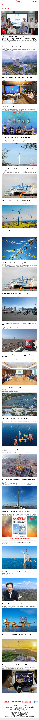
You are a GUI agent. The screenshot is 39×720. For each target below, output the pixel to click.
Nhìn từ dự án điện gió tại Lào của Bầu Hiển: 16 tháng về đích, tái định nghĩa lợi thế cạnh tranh (19, 572)
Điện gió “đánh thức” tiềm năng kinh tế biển (13, 449)
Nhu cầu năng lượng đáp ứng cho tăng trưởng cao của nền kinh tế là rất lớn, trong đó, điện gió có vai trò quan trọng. (19, 544)
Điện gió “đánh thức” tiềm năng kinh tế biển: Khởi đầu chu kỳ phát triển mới (18, 480)
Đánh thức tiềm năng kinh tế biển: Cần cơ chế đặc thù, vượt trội (17, 169)
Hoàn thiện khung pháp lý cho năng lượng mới (13, 603)
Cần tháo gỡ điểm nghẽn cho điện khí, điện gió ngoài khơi (16, 137)
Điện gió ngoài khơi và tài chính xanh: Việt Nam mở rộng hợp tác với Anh (19, 324)
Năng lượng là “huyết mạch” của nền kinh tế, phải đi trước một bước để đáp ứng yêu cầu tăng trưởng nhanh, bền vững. (19, 80)
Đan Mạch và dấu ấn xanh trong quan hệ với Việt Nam (15, 293)
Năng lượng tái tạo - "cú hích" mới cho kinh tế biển (14, 418)
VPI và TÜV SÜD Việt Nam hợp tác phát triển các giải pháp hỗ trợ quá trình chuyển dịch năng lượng (19, 38)
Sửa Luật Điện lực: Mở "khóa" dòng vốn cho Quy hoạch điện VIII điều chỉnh (18, 230)
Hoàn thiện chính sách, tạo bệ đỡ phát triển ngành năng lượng (17, 77)
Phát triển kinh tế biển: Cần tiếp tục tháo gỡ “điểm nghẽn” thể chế (18, 262)
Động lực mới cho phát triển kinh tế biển (12, 387)
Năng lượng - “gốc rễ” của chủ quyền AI (11, 46)
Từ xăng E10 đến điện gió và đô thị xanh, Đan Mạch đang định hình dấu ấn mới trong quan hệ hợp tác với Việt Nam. (19, 296)
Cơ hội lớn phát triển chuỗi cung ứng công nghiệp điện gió (16, 542)
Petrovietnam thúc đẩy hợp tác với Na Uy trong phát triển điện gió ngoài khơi (18, 355)
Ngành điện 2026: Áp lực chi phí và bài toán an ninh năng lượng (17, 664)
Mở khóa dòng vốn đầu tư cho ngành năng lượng (14, 106)
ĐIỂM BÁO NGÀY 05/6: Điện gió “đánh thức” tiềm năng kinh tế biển (19, 511)
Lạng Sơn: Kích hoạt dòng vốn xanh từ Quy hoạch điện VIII (16, 200)
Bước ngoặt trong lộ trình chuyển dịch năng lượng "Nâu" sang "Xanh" (19, 634)
